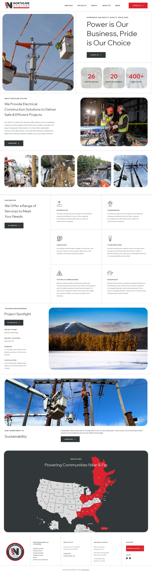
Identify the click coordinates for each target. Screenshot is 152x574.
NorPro (35, 557)
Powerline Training (38, 555)
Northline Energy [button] (37, 550)
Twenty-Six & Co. (86, 569)
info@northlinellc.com (69, 555)
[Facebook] (127, 558)
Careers (128, 554)
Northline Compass (38, 548)
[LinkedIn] (130, 558)
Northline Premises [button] (38, 553)
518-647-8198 (67, 553)
